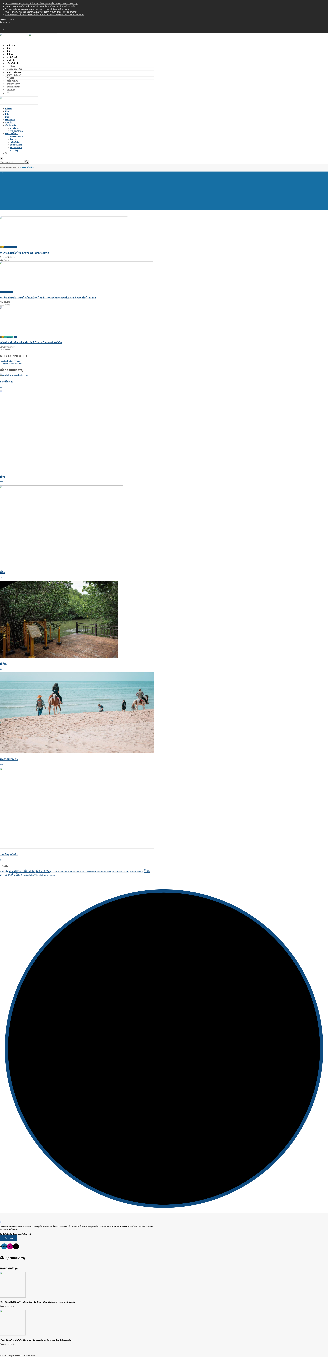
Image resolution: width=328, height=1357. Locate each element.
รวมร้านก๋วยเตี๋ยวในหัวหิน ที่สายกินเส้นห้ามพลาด (24, 253)
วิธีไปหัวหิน (39, 875)
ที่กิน (7, 111)
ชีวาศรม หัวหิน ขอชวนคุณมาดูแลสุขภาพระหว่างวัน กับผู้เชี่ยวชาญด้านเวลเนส (37, 9)
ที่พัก (7, 114)
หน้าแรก (8, 108)
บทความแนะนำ (14, 75)
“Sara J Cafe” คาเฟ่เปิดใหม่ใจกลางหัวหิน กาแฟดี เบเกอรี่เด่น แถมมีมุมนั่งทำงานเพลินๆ (40, 6)
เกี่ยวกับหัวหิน (13, 63)
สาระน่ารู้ (14, 150)
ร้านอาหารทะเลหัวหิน (120, 872)
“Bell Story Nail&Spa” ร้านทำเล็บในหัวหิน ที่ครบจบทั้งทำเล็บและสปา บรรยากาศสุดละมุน (41, 3)
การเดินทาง (12, 66)
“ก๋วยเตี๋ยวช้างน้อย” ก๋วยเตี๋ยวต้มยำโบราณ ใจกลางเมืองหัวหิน (31, 342)
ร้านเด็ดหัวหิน (27, 875)
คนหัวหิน (9, 122)
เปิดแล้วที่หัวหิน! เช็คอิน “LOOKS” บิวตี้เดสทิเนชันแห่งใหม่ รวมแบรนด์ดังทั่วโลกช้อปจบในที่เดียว (44, 15)
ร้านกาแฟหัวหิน (77, 872)
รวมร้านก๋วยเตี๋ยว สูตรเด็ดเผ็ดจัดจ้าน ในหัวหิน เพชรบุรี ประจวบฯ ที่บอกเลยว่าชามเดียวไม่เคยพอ (48, 297)
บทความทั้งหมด (14, 72)
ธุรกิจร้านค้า (10, 120)
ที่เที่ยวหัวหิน (43, 871)
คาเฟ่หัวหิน (16, 871)
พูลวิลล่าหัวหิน (55, 872)
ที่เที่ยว (8, 117)
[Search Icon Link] (8, 93)
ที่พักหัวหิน (29, 871)
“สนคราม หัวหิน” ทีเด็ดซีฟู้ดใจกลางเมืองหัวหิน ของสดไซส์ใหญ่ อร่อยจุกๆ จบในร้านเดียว (41, 12)
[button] (8, 1238)
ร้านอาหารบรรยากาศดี (136, 871)
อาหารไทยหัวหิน (50, 875)
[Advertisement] (164, 190)
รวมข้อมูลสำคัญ (16, 131)
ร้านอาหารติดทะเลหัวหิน (103, 871)
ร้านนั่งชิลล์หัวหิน (89, 872)
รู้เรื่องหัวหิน (12, 81)
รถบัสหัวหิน (66, 871)
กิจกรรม (10, 78)
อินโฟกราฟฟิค (13, 87)
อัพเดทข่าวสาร (13, 84)
